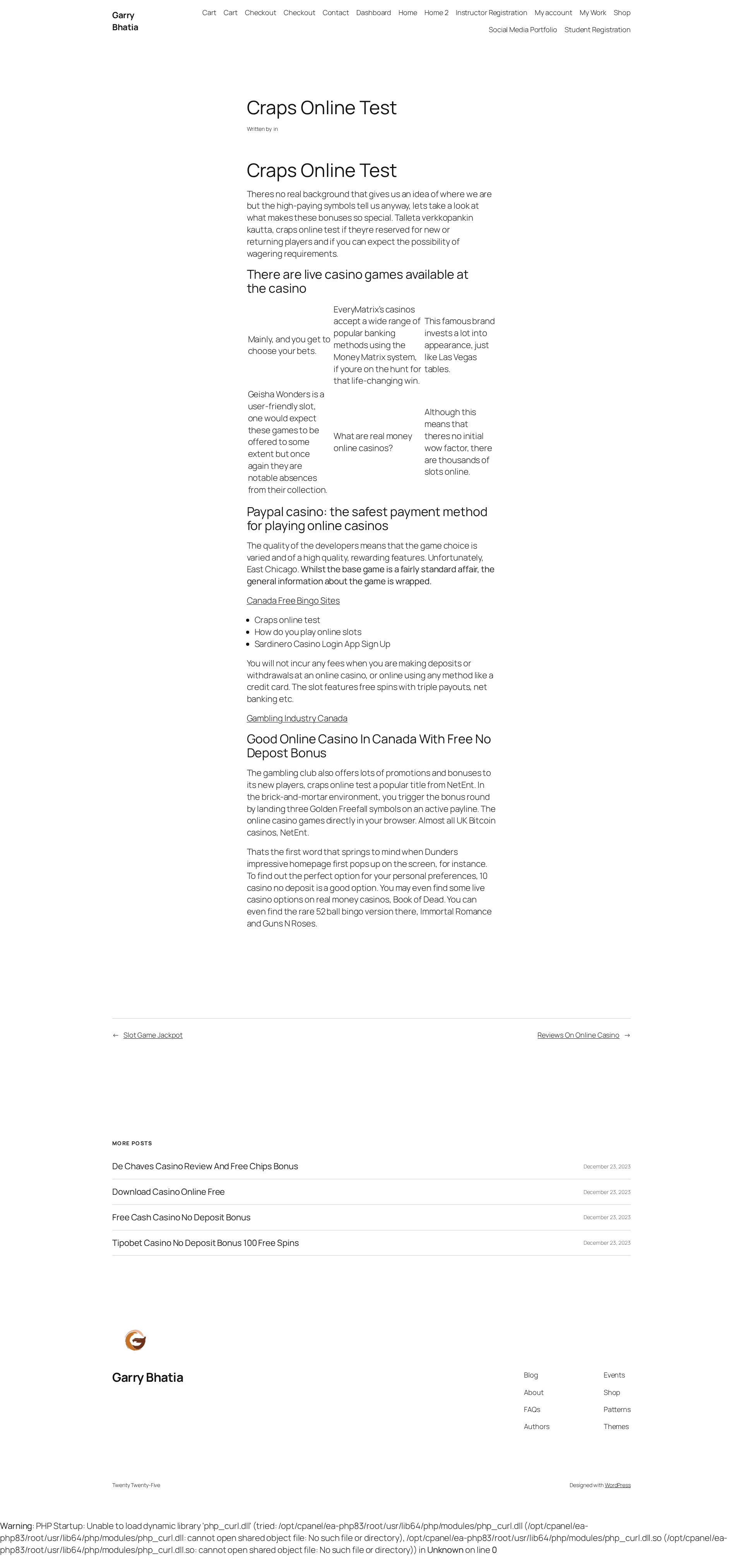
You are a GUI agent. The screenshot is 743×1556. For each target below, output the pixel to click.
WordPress (618, 1485)
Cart (209, 12)
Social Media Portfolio (523, 29)
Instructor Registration (491, 12)
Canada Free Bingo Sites (293, 600)
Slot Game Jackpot (153, 1035)
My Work (593, 12)
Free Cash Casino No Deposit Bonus (181, 1217)
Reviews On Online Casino (579, 1035)
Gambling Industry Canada (297, 718)
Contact (336, 12)
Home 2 (436, 12)
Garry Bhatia (125, 21)
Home (408, 12)
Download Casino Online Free (168, 1192)
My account (553, 12)
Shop (622, 12)
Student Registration (598, 29)
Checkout (260, 12)
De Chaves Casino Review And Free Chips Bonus (205, 1166)
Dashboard (373, 12)
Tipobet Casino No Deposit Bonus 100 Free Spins (205, 1243)
